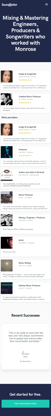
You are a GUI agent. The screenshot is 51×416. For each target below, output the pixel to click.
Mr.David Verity (25, 361)
